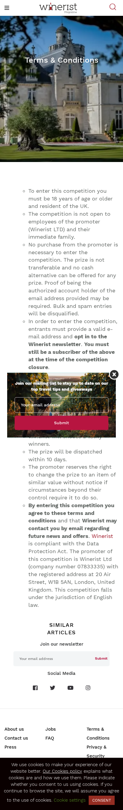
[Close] (114, 374)
